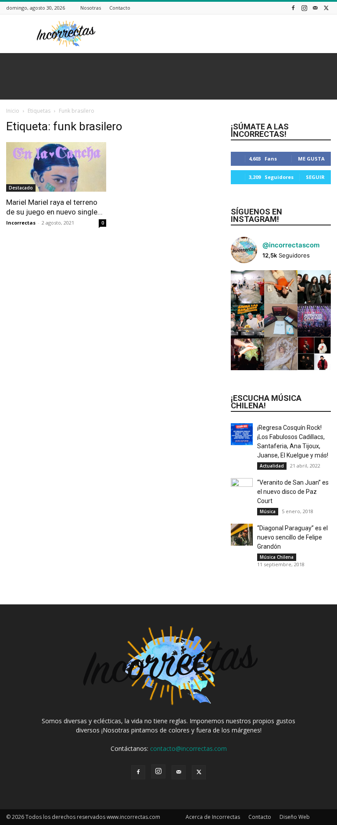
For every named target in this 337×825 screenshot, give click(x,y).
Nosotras (90, 7)
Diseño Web (295, 817)
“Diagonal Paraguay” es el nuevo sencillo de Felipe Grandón (292, 537)
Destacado (21, 188)
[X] (326, 8)
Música (268, 511)
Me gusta (311, 158)
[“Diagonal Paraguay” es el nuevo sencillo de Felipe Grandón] (242, 535)
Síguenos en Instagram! (256, 215)
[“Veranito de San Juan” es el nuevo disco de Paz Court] (242, 489)
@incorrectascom (290, 245)
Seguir (315, 177)
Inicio (12, 110)
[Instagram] (304, 8)
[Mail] (315, 8)
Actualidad (272, 466)
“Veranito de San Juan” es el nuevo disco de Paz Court (293, 491)
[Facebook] (293, 8)
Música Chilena (277, 557)
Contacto (119, 7)
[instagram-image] (247, 287)
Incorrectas (21, 222)
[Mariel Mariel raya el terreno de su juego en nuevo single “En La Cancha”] (56, 167)
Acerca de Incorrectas (213, 817)
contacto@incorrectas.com (188, 748)
